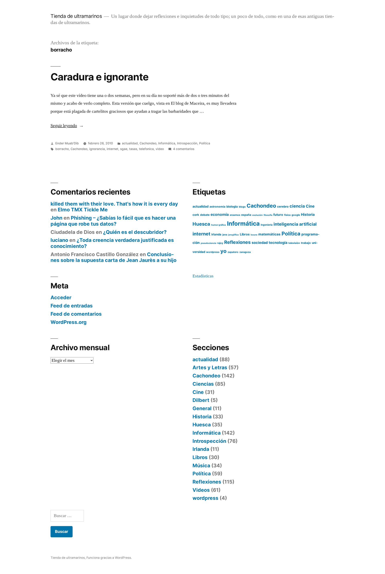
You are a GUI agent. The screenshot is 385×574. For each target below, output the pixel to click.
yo (223, 251)
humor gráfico (218, 225)
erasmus (235, 214)
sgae (123, 149)
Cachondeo (148, 143)
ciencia (297, 206)
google (296, 214)
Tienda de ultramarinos (76, 16)
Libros (245, 234)
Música (201, 465)
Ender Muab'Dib (67, 143)
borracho (62, 149)
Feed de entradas (72, 306)
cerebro (283, 206)
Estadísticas (203, 276)
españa (246, 214)
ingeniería (267, 224)
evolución (257, 215)
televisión (294, 242)
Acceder (61, 297)
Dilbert (200, 400)
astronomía (217, 206)
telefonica (146, 149)
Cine (310, 206)
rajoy (220, 242)
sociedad (260, 242)
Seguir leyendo (67, 125)
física (287, 214)
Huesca (201, 224)
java (224, 234)
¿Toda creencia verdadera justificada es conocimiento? (112, 243)
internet (112, 149)
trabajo (306, 242)
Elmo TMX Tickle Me (83, 210)
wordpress (212, 252)
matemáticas (269, 234)
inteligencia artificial (295, 224)
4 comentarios (183, 149)
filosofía (268, 215)
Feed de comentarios (76, 314)
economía (220, 214)
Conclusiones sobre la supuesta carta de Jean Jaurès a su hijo (113, 257)
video (160, 149)
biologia (232, 206)
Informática (166, 143)
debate (205, 214)
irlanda (216, 234)
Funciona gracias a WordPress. (109, 558)
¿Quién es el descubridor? (135, 232)
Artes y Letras (209, 367)
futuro (278, 215)
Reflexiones (237, 242)
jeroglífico (233, 234)
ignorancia (97, 149)
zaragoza (245, 252)
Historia (308, 214)
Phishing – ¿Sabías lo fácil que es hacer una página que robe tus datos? (113, 221)
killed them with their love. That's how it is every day (114, 204)
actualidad (130, 143)
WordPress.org (69, 322)
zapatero (233, 252)
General (202, 408)
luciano (59, 240)
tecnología (278, 242)
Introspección (187, 143)
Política (204, 143)
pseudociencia (208, 243)
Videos (201, 490)
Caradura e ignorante (100, 77)
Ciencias (203, 384)
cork (195, 215)
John (56, 218)
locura (254, 234)
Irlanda (200, 449)
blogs (242, 206)
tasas (133, 149)
